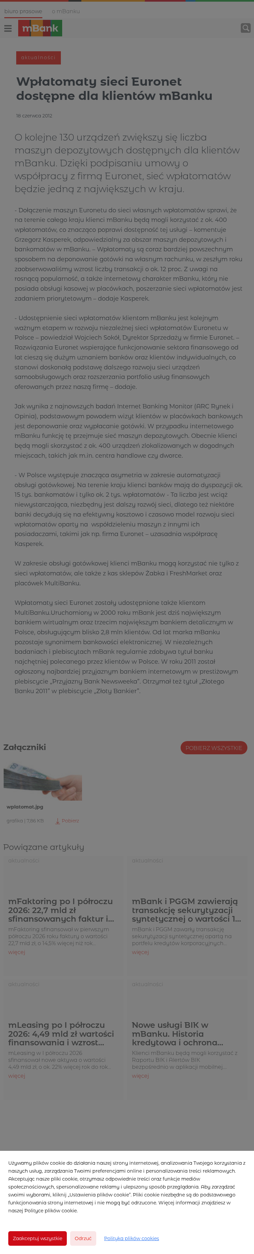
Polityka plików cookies (131, 1238)
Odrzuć (83, 1238)
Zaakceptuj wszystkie (37, 1238)
